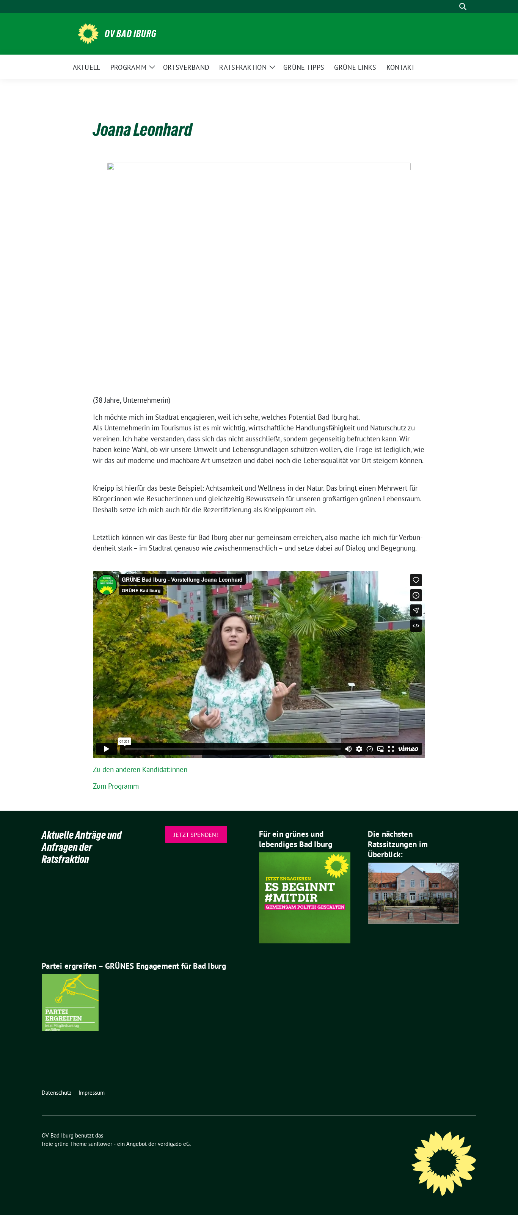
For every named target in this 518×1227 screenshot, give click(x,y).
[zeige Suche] (462, 6)
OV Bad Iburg (131, 33)
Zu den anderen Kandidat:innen (140, 769)
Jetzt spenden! (196, 834)
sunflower (100, 1143)
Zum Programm (116, 786)
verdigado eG (174, 1143)
